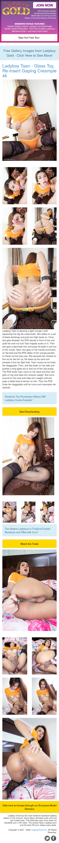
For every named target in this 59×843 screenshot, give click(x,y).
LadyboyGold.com (39, 829)
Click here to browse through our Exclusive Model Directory (29, 807)
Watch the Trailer (29, 543)
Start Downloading (29, 411)
